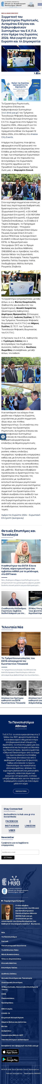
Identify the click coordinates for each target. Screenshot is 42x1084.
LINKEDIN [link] (30, 825)
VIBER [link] (12, 830)
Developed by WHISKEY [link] (32, 1073)
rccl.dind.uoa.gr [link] (10, 112)
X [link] (30, 821)
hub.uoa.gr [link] (33, 1045)
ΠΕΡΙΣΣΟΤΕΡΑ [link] (21, 791)
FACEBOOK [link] (12, 821)
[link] (3, 437)
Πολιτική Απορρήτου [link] (14, 1073)
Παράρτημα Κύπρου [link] (14, 900)
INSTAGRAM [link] (12, 825)
